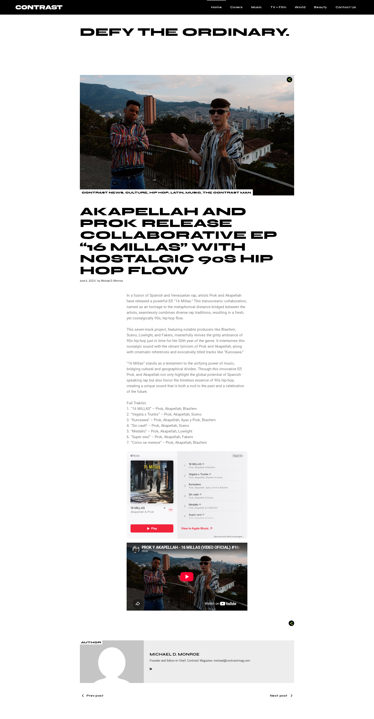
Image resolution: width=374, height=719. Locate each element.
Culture (136, 192)
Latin (176, 192)
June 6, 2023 (87, 281)
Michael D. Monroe (112, 281)
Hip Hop (158, 192)
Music (193, 192)
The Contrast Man (227, 192)
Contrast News (102, 192)
